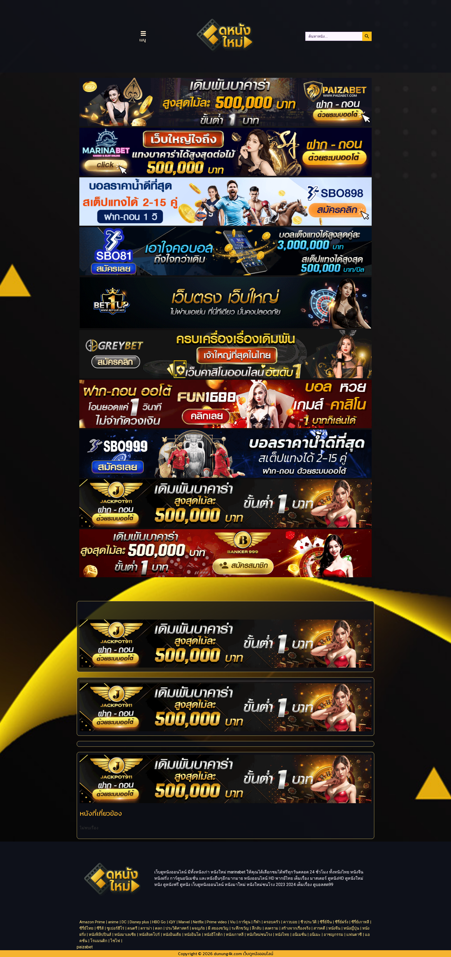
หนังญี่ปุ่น (351, 928)
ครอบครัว (272, 922)
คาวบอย (290, 922)
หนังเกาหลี (235, 934)
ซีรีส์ (100, 928)
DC (124, 922)
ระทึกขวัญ (240, 928)
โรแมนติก (98, 940)
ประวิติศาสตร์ (177, 928)
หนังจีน (334, 928)
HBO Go (159, 922)
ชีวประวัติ (308, 922)
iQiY (172, 922)
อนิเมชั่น (299, 934)
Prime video (217, 922)
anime (113, 922)
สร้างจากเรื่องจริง (295, 928)
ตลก (158, 928)
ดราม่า (146, 928)
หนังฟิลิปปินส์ (100, 934)
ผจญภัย (198, 928)
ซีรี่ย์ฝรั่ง (341, 922)
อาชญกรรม (333, 934)
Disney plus (139, 922)
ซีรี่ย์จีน (326, 922)
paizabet (85, 946)
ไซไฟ (115, 940)
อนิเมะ (315, 934)
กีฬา (256, 922)
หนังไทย (282, 934)
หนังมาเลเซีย (125, 934)
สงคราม (271, 928)
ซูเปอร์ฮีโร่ (115, 928)
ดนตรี (132, 928)
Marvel (184, 922)
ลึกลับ (257, 928)
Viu (232, 922)
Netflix (198, 922)
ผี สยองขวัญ (218, 928)
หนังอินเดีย (172, 934)
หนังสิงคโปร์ (149, 934)
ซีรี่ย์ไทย (86, 928)
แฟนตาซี (354, 934)
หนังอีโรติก (213, 934)
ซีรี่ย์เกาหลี (360, 922)
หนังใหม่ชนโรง (259, 934)
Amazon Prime (92, 922)
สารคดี (319, 928)
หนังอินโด (192, 934)
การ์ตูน (244, 922)
